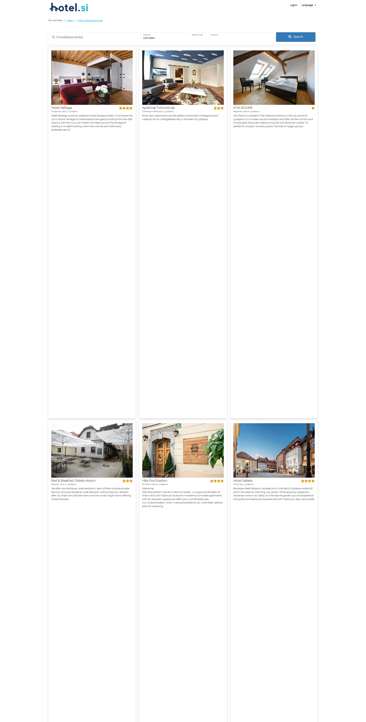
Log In (293, 5)
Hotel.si (70, 20)
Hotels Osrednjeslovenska (90, 20)
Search (298, 37)
